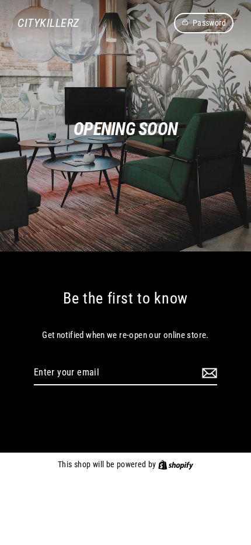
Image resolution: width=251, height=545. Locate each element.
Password (209, 22)
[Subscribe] (207, 373)
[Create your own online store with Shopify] (175, 464)
